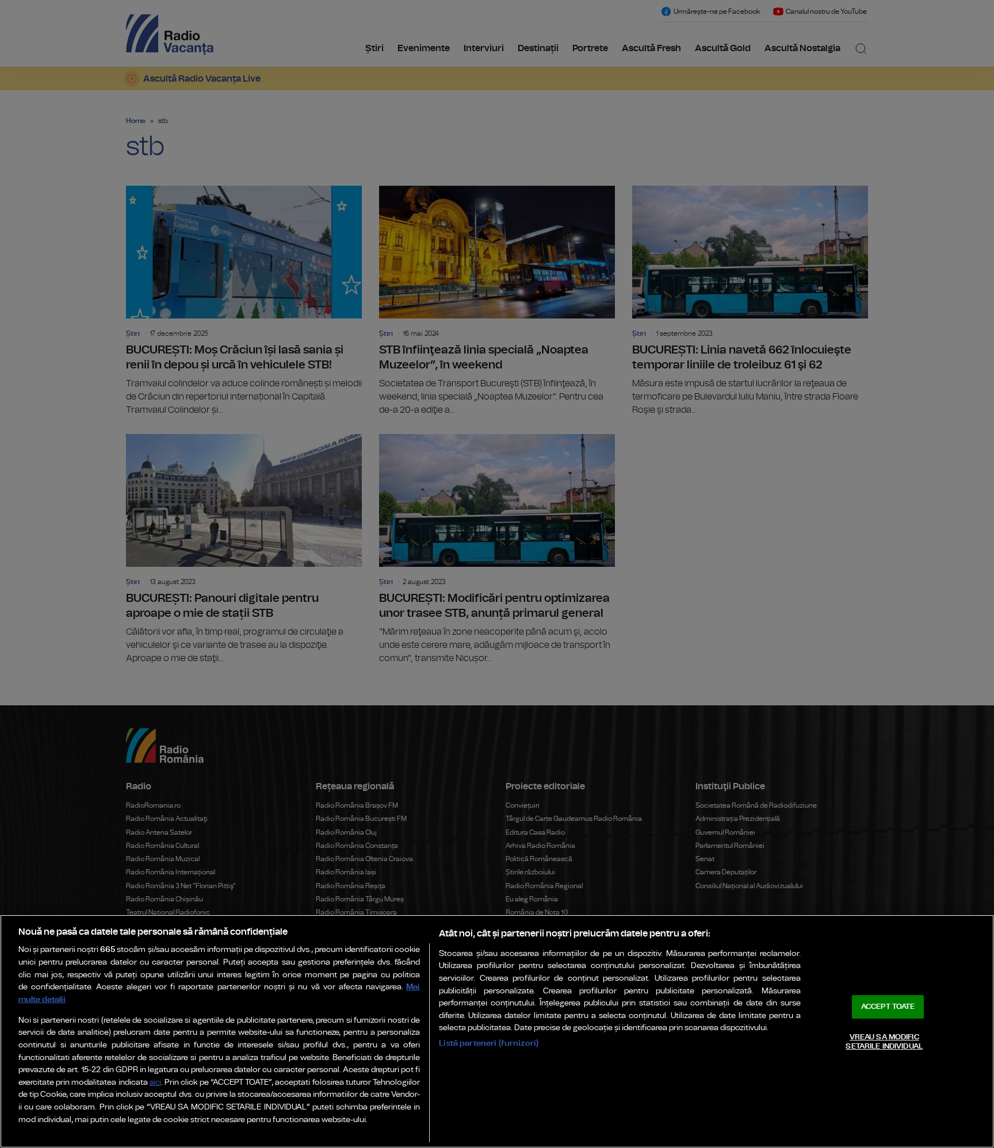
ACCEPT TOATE (888, 1007)
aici (155, 1082)
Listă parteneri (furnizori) (488, 1043)
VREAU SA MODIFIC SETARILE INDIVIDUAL (884, 1042)
